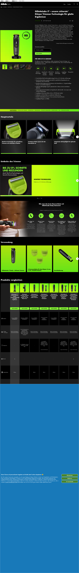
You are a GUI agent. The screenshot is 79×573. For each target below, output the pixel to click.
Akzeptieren (70, 475)
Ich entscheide (69, 481)
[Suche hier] (77, 4)
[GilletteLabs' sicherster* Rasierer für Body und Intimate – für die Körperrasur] (24, 288)
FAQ (59, 110)
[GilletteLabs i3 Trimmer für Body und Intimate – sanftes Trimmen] (34, 288)
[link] (1, 7)
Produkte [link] (5, 6)
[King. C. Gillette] (21, 1)
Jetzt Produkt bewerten (47, 20)
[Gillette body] (14, 1)
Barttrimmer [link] (10, 6)
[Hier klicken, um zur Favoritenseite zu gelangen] (73, 4)
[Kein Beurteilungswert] (38, 20)
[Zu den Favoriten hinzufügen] (72, 21)
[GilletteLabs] (8, 1)
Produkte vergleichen (46, 110)
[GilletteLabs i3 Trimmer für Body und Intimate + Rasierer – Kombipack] (44, 288)
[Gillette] (2, 1)
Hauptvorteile (13, 110)
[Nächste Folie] (31, 67)
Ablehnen (69, 478)
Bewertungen (55, 110)
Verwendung (37, 110)
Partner (27, 477)
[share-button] (70, 21)
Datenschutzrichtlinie (15, 480)
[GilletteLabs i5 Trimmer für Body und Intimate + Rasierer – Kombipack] (63, 288)
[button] (50, 20)
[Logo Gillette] (5, 4)
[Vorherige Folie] (1, 67)
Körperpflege (30, 110)
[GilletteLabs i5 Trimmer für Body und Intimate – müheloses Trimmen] (54, 288)
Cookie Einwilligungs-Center (11, 482)
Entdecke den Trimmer (22, 110)
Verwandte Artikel (65, 110)
